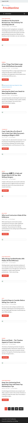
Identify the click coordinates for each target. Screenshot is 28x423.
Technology (4, 129)
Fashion (3, 338)
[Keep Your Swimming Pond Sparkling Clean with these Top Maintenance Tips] (14, 370)
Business (3, 62)
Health (3, 171)
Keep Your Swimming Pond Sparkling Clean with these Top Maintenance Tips (12, 384)
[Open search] (24, 13)
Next (21, 408)
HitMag (16, 421)
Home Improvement (6, 18)
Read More (5, 39)
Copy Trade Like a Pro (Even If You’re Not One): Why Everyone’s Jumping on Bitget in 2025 (13, 133)
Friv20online (11, 8)
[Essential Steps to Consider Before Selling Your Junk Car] (14, 289)
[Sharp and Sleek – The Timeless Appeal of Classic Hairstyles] (14, 328)
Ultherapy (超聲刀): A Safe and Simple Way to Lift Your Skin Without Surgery (12, 175)
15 (16, 408)
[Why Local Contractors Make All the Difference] (14, 203)
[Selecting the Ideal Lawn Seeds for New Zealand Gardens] (14, 86)
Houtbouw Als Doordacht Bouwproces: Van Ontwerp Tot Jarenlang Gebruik (12, 22)
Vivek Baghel (14, 26)
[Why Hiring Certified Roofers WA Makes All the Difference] (14, 247)
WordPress (9, 421)
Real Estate (4, 213)
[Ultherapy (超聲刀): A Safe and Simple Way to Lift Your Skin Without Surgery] (14, 161)
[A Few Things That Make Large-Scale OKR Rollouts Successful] (14, 52)
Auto (3, 298)
